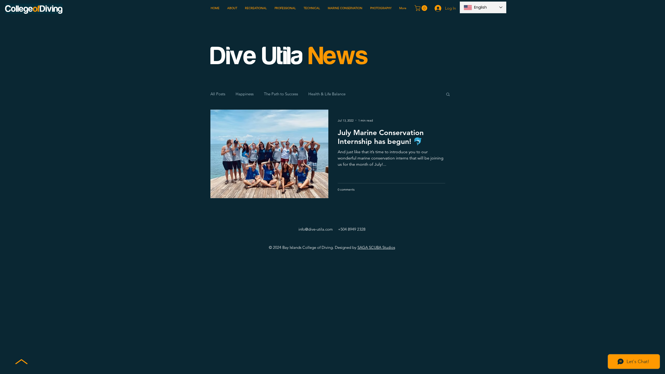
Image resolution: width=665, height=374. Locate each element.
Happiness (245, 94)
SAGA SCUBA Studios (376, 247)
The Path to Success (281, 94)
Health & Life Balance (326, 94)
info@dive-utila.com (315, 229)
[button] (422, 8)
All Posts (217, 94)
